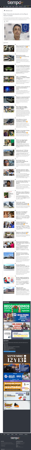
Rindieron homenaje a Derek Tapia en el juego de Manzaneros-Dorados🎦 (22, 131)
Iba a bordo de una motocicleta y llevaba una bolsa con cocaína (22, 161)
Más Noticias (6, 42)
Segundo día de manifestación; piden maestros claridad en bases (22, 289)
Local (4, 6)
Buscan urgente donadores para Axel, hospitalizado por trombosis (22, 278)
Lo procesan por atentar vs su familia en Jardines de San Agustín (23, 182)
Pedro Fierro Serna (20, 443)
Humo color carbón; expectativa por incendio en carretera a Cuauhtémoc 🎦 (22, 203)
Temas (2, 8)
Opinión (10, 6)
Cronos (13, 6)
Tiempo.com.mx (3, 449)
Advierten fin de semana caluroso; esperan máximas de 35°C (22, 254)
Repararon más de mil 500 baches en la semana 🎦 (22, 232)
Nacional (7, 6)
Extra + (28, 6)
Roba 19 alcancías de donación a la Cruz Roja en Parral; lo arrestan (16, 14)
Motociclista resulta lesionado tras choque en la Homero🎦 (22, 56)
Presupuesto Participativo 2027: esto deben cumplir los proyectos (23, 243)
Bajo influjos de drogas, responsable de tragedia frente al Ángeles (21, 108)
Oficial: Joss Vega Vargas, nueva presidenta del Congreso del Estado (22, 141)
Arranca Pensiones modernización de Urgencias (22, 265)
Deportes (24, 6)
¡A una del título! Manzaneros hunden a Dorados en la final (23, 66)
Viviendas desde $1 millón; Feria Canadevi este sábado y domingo (23, 171)
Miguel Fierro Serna (20, 442)
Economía (16, 6)
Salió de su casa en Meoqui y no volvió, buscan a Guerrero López (23, 193)
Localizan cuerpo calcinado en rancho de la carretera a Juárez (23, 88)
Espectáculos (21, 6)
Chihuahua (18, 446)
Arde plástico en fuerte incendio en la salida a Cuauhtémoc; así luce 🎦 (22, 120)
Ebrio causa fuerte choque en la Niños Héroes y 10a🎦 (23, 46)
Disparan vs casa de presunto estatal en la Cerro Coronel (23, 97)
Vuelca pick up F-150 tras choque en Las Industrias (22, 150)
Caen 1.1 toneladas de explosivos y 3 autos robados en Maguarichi (23, 78)
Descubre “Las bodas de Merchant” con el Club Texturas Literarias (21, 213)
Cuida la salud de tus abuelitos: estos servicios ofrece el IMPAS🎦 (22, 223)
